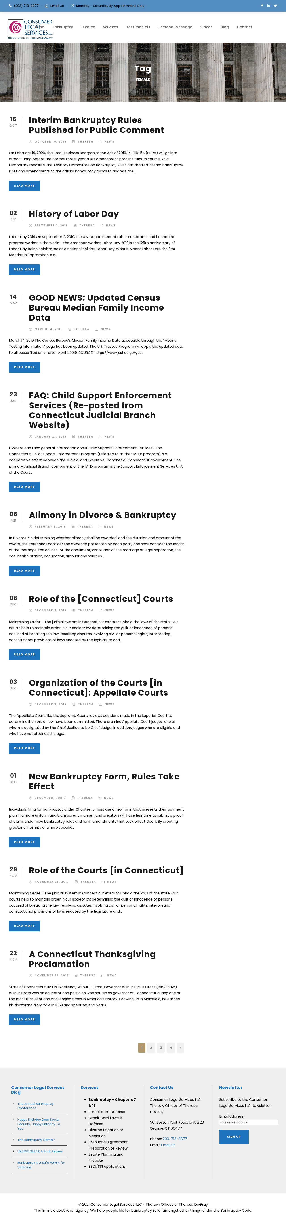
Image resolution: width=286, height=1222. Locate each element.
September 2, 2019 (51, 225)
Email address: (231, 1116)
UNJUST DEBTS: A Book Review (40, 1151)
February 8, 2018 (50, 526)
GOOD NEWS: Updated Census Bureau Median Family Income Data (96, 308)
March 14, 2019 (49, 329)
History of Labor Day (74, 214)
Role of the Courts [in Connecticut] (106, 870)
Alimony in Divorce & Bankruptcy (102, 515)
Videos (206, 27)
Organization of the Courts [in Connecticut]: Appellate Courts (98, 687)
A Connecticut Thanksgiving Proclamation (92, 959)
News (109, 141)
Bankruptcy (62, 27)
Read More (24, 185)
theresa (85, 141)
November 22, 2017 (52, 975)
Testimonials (138, 27)
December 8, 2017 (51, 610)
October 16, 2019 (51, 141)
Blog (225, 27)
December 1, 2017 (50, 798)
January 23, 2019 (51, 437)
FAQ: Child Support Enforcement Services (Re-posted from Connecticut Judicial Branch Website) (100, 410)
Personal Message (175, 27)
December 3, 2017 (51, 704)
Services (110, 27)
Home (39, 27)
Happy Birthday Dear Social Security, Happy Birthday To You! (38, 1124)
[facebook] (262, 5)
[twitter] (275, 5)
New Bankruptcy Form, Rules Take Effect (104, 781)
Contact (244, 27)
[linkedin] (268, 5)
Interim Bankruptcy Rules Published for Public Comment (96, 125)
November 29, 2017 (52, 882)
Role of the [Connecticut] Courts (101, 599)
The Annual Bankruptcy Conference (35, 1105)
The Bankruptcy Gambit (36, 1140)
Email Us (57, 5)
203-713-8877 (175, 1138)
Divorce (88, 27)
